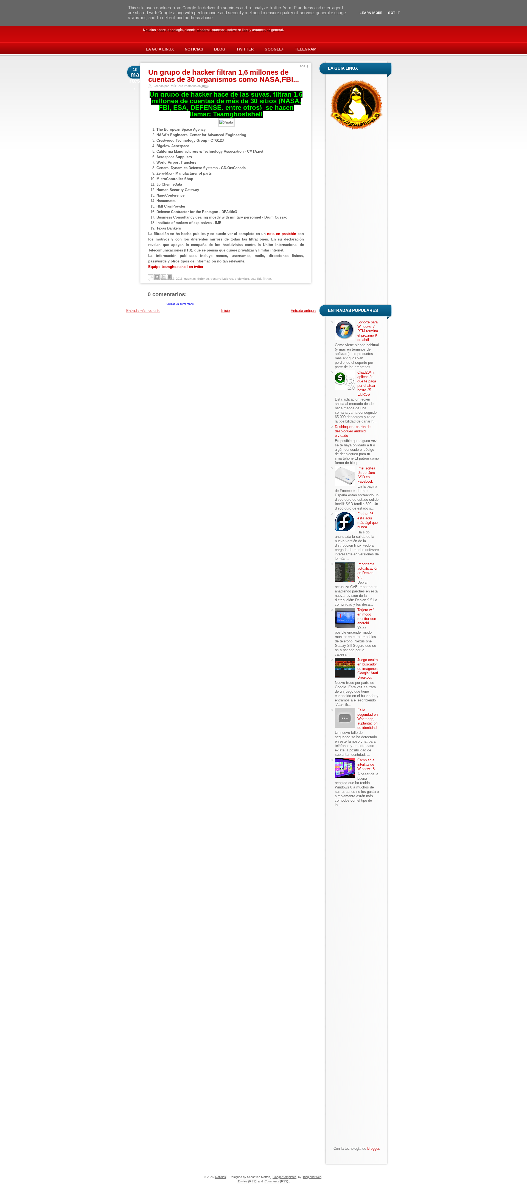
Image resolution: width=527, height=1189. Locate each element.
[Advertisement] (356, 218)
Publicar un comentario (179, 303)
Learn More (371, 13)
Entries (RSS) (247, 1181)
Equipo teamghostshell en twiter (175, 267)
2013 (179, 278)
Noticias (194, 49)
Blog (219, 49)
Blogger (373, 1148)
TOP (302, 66)
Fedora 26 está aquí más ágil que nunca (367, 520)
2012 (171, 278)
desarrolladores (222, 278)
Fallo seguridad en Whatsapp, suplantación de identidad (367, 719)
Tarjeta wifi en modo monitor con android (366, 616)
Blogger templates (284, 1177)
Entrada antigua (303, 311)
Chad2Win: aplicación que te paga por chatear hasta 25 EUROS (366, 383)
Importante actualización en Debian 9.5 (367, 570)
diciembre (242, 278)
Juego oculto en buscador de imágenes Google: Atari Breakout (367, 668)
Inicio (225, 311)
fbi (259, 278)
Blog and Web (312, 1177)
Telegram (305, 49)
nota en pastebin (281, 234)
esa (253, 278)
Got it (394, 13)
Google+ (274, 49)
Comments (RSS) (276, 1181)
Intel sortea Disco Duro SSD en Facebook (366, 474)
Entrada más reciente (143, 311)
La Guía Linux (160, 49)
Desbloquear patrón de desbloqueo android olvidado (353, 431)
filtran (267, 278)
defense (203, 278)
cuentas (190, 278)
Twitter (245, 49)
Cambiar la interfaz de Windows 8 (366, 764)
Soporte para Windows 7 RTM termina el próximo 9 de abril (367, 331)
